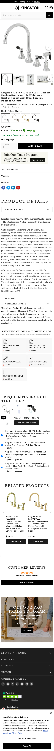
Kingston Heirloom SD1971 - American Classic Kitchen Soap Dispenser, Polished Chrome (25, 443)
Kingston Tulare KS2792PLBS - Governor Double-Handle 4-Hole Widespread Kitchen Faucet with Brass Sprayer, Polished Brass (15, 523)
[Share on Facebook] (3, 188)
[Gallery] (27, 53)
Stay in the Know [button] (14, 653)
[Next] (49, 47)
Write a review (27, 582)
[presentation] (3, 512)
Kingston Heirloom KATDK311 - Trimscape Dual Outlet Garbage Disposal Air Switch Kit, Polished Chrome (25, 454)
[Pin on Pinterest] (18, 188)
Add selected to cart (27, 423)
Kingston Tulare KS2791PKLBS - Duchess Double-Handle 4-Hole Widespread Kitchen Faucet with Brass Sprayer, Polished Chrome (27, 433)
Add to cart (16, 542)
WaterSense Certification (39, 365)
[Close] (51, 713)
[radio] (5, 117)
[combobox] (23, 15)
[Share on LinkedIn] (13, 188)
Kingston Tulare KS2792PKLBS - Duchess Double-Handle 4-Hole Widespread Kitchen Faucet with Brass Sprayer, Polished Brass (38, 523)
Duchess (15, 107)
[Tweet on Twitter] (8, 188)
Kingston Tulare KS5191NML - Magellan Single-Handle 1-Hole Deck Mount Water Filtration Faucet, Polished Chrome (27, 466)
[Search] (49, 15)
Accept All (27, 746)
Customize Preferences (27, 738)
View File (8, 351)
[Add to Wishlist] (50, 23)
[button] (27, 209)
